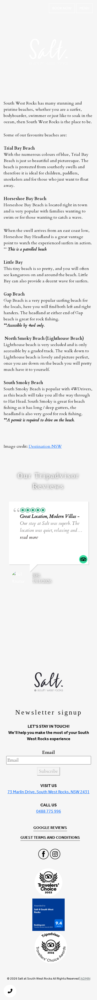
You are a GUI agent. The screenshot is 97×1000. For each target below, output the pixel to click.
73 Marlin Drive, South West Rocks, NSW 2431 (48, 791)
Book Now (61, 8)
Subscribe (48, 771)
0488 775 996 (48, 811)
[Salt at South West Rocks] (11, 8)
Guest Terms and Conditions (50, 837)
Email (48, 752)
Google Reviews (50, 827)
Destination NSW (45, 446)
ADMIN (85, 978)
